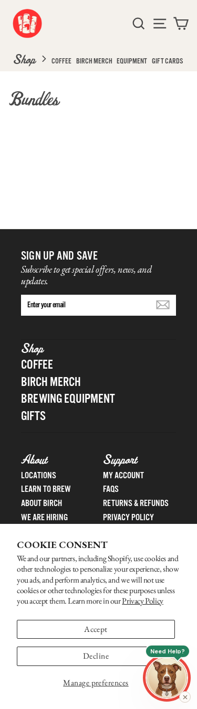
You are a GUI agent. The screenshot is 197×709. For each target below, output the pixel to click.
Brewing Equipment (68, 398)
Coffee (61, 61)
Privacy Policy (142, 600)
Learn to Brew (46, 489)
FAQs (111, 489)
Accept (96, 629)
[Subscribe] (163, 304)
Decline (96, 655)
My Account (123, 475)
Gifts (33, 416)
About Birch (41, 503)
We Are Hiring (44, 517)
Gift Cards (167, 61)
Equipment (132, 61)
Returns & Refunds (136, 503)
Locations (38, 475)
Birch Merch (94, 61)
